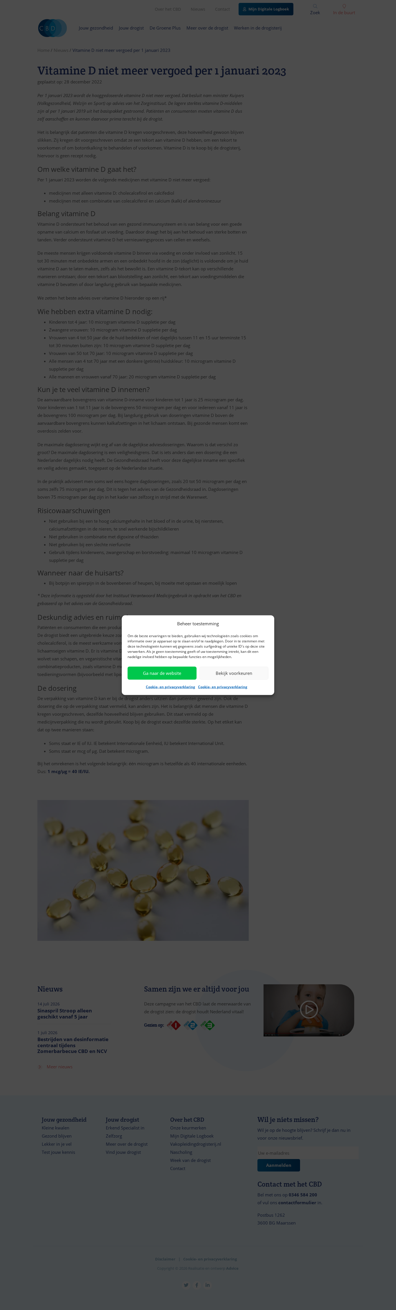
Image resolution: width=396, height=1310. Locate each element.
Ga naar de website (162, 673)
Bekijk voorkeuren (234, 673)
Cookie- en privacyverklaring (170, 686)
